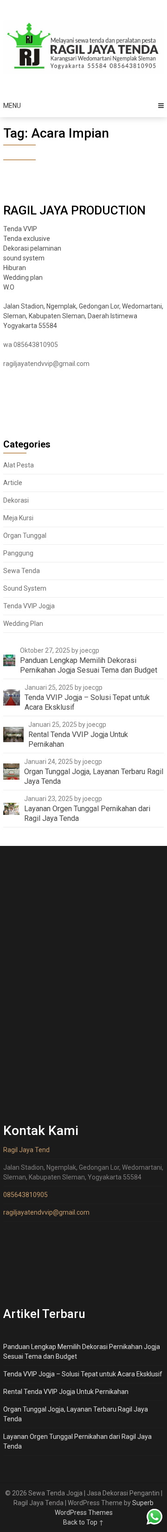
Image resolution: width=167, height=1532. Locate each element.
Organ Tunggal (24, 535)
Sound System (24, 588)
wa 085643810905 (30, 344)
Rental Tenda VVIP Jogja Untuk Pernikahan (65, 1391)
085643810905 (25, 1194)
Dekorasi (16, 500)
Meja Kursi (18, 518)
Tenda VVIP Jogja (29, 606)
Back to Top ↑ (83, 1522)
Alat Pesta (18, 465)
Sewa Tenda (21, 570)
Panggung (18, 553)
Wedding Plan (23, 623)
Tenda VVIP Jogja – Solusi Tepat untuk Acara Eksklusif (82, 1374)
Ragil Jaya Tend (26, 1150)
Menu (12, 105)
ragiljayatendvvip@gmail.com (46, 363)
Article (12, 482)
